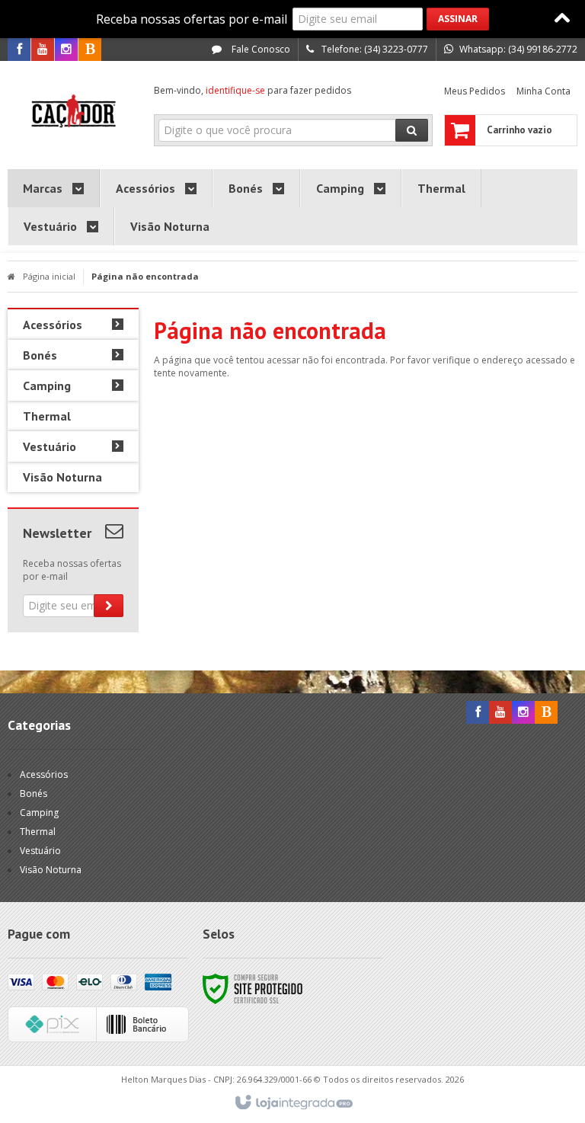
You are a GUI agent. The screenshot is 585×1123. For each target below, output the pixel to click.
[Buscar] (411, 130)
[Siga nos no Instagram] (66, 49)
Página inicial (49, 276)
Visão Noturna (51, 869)
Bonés (33, 793)
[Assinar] (458, 19)
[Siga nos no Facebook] (19, 49)
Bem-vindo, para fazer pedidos (252, 90)
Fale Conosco (259, 49)
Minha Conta (543, 91)
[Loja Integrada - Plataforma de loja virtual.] (293, 1103)
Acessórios (44, 774)
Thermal (38, 831)
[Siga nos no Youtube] (42, 49)
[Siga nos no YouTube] (500, 712)
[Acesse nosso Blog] (89, 49)
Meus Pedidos (474, 91)
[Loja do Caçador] (73, 111)
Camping (39, 812)
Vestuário (40, 850)
